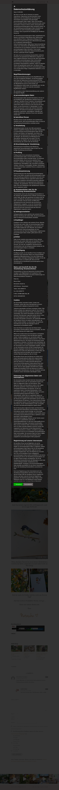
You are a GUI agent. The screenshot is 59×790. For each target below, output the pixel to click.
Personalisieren (28, 484)
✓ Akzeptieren (18, 484)
